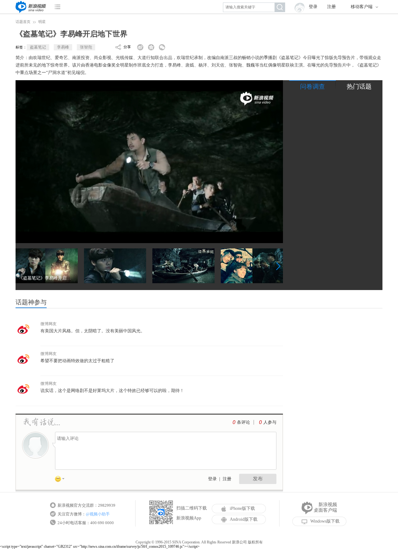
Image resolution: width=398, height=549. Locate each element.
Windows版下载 (325, 521)
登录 (212, 479)
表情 (62, 480)
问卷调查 (312, 86)
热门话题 (359, 86)
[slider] (149, 228)
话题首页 (23, 22)
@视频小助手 (98, 514)
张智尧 (86, 47)
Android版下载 (243, 519)
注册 (331, 6)
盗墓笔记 (38, 47)
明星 (42, 22)
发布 (258, 478)
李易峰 (63, 47)
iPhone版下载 (242, 508)
